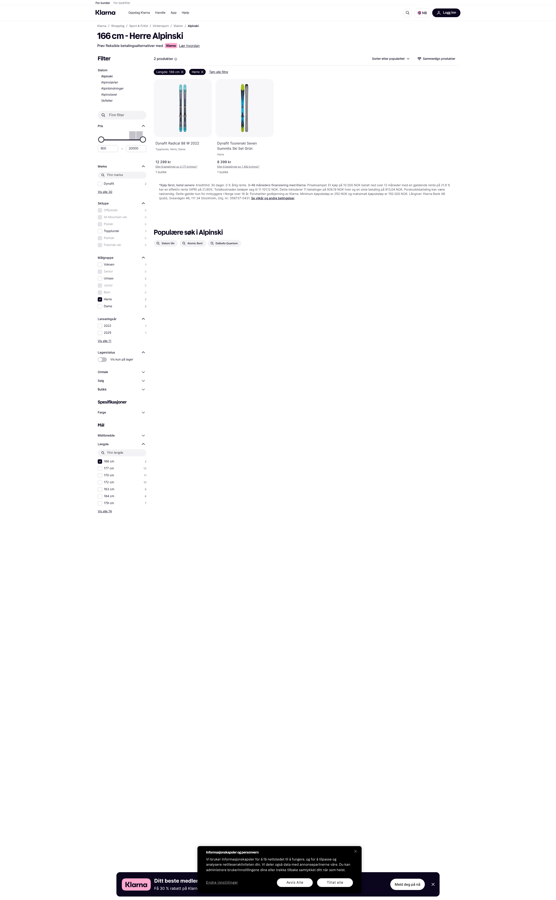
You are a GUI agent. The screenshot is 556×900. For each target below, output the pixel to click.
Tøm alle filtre (218, 72)
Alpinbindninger (112, 88)
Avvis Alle (294, 882)
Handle (160, 13)
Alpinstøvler (109, 82)
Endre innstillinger (222, 883)
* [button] (176, 166)
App (174, 13)
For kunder (103, 3)
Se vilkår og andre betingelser (273, 198)
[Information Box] (175, 59)
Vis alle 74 (105, 511)
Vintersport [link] (161, 26)
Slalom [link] (178, 26)
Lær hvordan (189, 45)
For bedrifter (122, 3)
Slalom (103, 70)
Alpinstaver (109, 94)
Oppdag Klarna (139, 13)
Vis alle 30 (105, 192)
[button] (422, 13)
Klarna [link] (101, 26)
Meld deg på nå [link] (407, 884)
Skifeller (107, 101)
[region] (279, 869)
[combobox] (390, 58)
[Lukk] (355, 851)
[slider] (101, 139)
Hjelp (185, 13)
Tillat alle (335, 882)
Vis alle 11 (104, 341)
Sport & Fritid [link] (138, 26)
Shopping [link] (117, 26)
